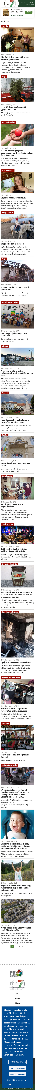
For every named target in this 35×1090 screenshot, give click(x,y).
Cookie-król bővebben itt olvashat (15, 1082)
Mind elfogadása (17, 1074)
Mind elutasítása (17, 1068)
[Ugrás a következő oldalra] (19, 946)
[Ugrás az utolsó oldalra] (22, 946)
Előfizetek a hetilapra (29, 12)
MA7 (17, 994)
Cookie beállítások (18, 1062)
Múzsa (17, 1003)
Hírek (17, 998)
